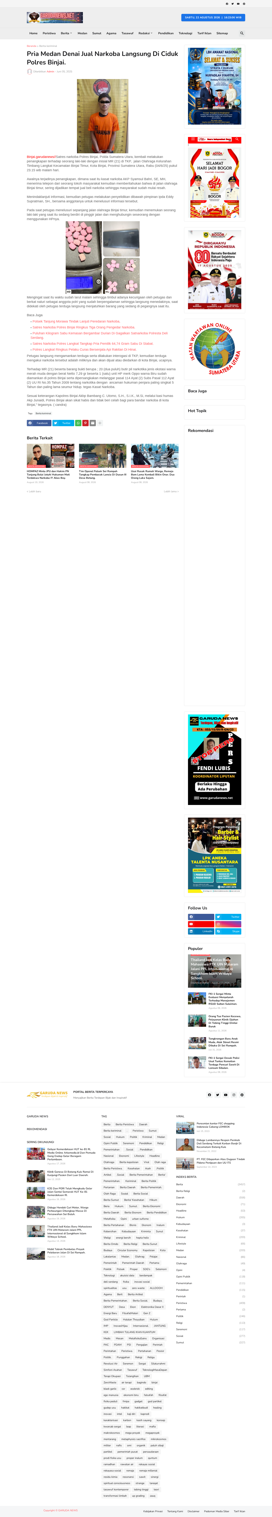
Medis (107, 1338)
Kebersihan (110, 1231)
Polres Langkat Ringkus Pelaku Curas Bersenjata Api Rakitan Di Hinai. (85, 349)
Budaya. (157, 1300)
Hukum (120, 1137)
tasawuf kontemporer (116, 1489)
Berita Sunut (150, 1244)
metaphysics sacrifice (133, 1439)
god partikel (155, 1401)
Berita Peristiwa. (113, 1168)
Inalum (160, 1225)
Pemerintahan (112, 1149)
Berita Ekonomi (151, 1206)
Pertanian (109, 1187)
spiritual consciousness (117, 1483)
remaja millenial (148, 1470)
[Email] (93, 423)
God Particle (111, 1319)
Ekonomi (124, 1156)
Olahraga (109, 1162)
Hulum (154, 1319)
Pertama (154, 1263)
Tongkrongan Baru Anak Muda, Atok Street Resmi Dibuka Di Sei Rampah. (224, 1042)
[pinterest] (244, 3)
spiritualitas (110, 1288)
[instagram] (228, 924)
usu (124, 1288)
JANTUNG (160, 1326)
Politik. (107, 1357)
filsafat (163, 1395)
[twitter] (232, 3)
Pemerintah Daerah (133, 1263)
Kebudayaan (129, 1231)
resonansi (128, 1477)
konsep (161, 1420)
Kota (162, 1250)
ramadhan (109, 1464)
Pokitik (107, 1269)
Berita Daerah (127, 1187)
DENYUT (109, 1307)
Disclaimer (193, 1511)
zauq (152, 1496)
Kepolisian (149, 1250)
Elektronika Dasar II (152, 1307)
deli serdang (111, 1282)
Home (33, 33)
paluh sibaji (157, 1445)
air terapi (127, 1382)
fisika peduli (110, 1401)
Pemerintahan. (112, 1181)
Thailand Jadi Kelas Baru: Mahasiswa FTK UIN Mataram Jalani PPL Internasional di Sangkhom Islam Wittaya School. (69, 1232)
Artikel (107, 1175)
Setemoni (161, 1269)
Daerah (143, 1124)
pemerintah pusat (127, 1451)
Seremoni (128, 1143)
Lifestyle (139, 1156)
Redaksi (144, 33)
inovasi (108, 1414)
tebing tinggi (141, 1489)
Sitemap (222, 33)
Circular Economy (127, 1250)
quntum (152, 1458)
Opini (124, 1219)
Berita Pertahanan (114, 1225)
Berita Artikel (135, 1294)
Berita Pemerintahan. (115, 1300)
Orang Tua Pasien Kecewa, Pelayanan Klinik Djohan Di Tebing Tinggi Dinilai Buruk (225, 1021)
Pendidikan (166, 33)
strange (140, 1483)
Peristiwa (49, 33)
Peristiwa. (127, 1351)
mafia (152, 1426)
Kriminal (147, 1137)
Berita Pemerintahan (141, 1175)
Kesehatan (134, 1168)
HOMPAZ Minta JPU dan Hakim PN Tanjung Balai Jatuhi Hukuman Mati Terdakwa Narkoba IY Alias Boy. (48, 475)
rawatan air (126, 1464)
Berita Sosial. (140, 1300)
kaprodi (145, 1414)
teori (156, 1489)
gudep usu (110, 1407)
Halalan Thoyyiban (134, 1319)
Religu (151, 1357)
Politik (133, 1137)
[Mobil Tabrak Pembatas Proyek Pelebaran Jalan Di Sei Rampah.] (36, 1254)
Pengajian (141, 1344)
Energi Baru (110, 1313)
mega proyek (132, 1433)
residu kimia (110, 1477)
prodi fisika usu (112, 1458)
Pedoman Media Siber (216, 1511)
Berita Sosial (140, 1193)
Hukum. (119, 1206)
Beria (106, 1206)
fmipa (126, 1401)
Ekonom (146, 1225)
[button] (242, 33)
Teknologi (185, 33)
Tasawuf (127, 33)
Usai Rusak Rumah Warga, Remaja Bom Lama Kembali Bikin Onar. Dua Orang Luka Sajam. (152, 475)
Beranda (31, 46)
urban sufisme (140, 1219)
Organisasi (158, 1338)
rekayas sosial (147, 1464)
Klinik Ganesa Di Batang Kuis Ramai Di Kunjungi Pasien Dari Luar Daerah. (70, 1173)
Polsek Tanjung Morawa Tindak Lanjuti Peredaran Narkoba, (76, 321)
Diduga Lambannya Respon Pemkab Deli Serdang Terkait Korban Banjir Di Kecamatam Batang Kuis (219, 1144)
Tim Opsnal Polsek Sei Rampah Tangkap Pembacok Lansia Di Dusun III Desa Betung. (102, 475)
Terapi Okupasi (112, 1376)
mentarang (110, 1439)
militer (107, 1445)
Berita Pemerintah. (151, 1187)
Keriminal (130, 1181)
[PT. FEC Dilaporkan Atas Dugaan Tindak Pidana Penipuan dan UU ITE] (185, 1164)
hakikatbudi (141, 1407)
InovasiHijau (121, 1326)
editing (149, 1389)
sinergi (154, 1477)
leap (128, 1426)
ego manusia (111, 1395)
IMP (106, 1326)
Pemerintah (110, 1263)
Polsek (121, 1269)
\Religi (107, 1237)
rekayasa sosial (112, 1470)
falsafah (148, 1395)
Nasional (109, 1156)
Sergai (142, 1363)
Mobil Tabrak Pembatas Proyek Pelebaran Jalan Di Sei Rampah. (66, 1251)
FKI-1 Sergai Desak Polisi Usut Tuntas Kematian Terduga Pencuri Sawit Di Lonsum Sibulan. (224, 1063)
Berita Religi (130, 1244)
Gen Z (146, 1313)
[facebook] (227, 3)
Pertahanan (144, 1351)
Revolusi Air (110, 1363)
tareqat (154, 1483)
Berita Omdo (111, 1244)
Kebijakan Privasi (153, 1511)
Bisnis (133, 1225)
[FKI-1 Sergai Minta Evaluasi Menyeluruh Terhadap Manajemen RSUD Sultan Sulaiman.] (197, 998)
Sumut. (133, 1206)
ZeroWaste (110, 1382)
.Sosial (120, 1175)
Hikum (153, 1200)
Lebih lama (170, 491)
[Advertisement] (214, 569)
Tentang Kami (175, 1511)
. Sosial (129, 1149)
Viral (146, 1162)
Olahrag (139, 1256)
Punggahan (123, 1357)
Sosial (107, 1137)
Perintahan (110, 1351)
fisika (126, 1282)
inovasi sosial (142, 1282)
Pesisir (160, 1351)
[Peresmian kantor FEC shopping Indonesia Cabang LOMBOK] (185, 1128)
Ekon (133, 1307)
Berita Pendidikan (157, 1212)
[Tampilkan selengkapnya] (100, 423)
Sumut (96, 33)
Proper (134, 1269)
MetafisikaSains (138, 1338)
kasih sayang (144, 1420)
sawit (142, 1477)
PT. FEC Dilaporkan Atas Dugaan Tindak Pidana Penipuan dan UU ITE (221, 1161)
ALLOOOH (156, 1288)
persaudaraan (151, 1451)
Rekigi (138, 1357)
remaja (130, 1470)
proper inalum (135, 1458)
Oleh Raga (110, 1193)
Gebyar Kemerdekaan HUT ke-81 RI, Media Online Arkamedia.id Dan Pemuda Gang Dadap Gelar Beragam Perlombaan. (71, 1154)
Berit (119, 1294)
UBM (147, 1376)
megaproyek (152, 1433)
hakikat (125, 1407)
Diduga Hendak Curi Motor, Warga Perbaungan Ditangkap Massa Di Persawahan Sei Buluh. (67, 1211)
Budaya (108, 1250)
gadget (138, 1401)
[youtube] (238, 3)
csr (123, 1389)
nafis (119, 1445)
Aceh (148, 1168)
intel (119, 1414)
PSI (129, 1344)
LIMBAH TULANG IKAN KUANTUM (134, 1332)
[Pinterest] (85, 423)
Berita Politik (149, 1181)
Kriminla (146, 1231)
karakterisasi (111, 1420)
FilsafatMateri (130, 1313)
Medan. (125, 1256)
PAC (106, 1344)
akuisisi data (127, 1275)
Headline (155, 1156)
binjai (154, 1382)
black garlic (110, 1389)
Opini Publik (111, 1143)
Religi (160, 1143)
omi (129, 1445)
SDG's (146, 1269)
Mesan (119, 1338)
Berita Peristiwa (125, 1124)
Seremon (128, 1363)
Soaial (124, 1193)
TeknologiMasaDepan (154, 1370)
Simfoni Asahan (113, 1370)
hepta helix (142, 1237)
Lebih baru (35, 491)
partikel (108, 1451)
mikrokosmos (158, 1439)
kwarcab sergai (112, 1426)
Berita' (161, 1175)
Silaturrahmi (158, 1363)
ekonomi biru (131, 1395)
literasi (140, 1426)
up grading (138, 1496)
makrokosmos (112, 1433)
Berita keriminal (48, 46)
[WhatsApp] (78, 423)
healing (157, 1407)
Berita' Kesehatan (134, 1200)
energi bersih (123, 1237)
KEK (106, 1332)
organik (141, 1445)
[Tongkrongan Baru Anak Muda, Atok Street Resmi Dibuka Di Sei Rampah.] (197, 1043)
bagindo (141, 1382)
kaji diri (131, 1414)
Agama (111, 33)
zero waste (138, 1288)
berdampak (146, 1275)
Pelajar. (154, 1256)
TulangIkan (132, 1376)
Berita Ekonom (133, 1212)
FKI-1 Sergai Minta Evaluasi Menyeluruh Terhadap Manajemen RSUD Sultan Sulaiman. (223, 999)
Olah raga (160, 1162)
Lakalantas (110, 1256)
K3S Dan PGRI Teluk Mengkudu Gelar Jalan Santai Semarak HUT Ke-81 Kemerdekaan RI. (69, 1192)
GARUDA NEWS (68, 1510)
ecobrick (135, 1389)
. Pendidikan (145, 1149)
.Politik (160, 1168)
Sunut (159, 1231)
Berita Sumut (111, 1200)
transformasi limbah (115, 1496)
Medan (82, 33)
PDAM (118, 1344)
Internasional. (141, 1326)
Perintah (157, 1344)
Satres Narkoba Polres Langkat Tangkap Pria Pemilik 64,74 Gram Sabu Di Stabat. (93, 343)
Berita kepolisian (129, 1162)
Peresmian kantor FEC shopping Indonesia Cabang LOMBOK (215, 1125)
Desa (122, 1307)
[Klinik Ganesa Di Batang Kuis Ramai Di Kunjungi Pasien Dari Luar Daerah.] (36, 1176)
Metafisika (109, 1219)
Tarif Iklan (204, 33)
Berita (65, 33)
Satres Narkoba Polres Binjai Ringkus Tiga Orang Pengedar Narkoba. (84, 327)
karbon (127, 1420)
